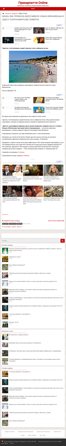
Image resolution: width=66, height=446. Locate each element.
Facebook (26, 155)
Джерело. (5, 214)
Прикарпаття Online (33, 3)
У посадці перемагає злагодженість (19, 314)
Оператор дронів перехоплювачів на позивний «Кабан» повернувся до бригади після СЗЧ (35, 306)
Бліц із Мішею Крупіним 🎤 (17, 265)
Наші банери (32, 435)
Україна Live (57, 431)
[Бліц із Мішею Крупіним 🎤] (5, 270)
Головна (7, 13)
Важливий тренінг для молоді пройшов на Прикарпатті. (25, 343)
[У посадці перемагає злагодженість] (5, 319)
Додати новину (9, 431)
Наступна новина (55, 221)
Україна (20, 224)
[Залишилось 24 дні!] (5, 261)
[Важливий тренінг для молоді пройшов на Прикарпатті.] (5, 347)
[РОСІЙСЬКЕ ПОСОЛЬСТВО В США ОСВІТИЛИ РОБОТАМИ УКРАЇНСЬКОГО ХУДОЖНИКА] (5, 356)
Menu (33, 9)
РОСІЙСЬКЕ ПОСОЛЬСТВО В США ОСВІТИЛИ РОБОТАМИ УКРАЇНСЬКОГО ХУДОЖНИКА (35, 351)
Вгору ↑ (12, 443)
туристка (19, 227)
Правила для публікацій (25, 431)
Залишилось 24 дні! (15, 257)
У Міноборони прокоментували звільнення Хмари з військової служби (30, 273)
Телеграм (21, 152)
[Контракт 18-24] (5, 327)
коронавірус (7, 227)
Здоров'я (15, 13)
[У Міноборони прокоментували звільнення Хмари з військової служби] (5, 278)
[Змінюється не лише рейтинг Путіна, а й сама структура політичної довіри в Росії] (5, 286)
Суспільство (12, 224)
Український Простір (43, 431)
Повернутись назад (12, 221)
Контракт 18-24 (13, 322)
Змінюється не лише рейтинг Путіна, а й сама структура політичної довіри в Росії (33, 281)
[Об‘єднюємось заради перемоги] (5, 339)
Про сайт (42, 435)
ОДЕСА (14, 227)
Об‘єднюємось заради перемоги (18, 335)
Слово (23, 435)
